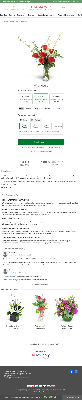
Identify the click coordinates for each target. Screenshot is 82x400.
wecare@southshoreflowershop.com (16, 378)
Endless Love (21, 276)
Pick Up (37, 120)
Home (6, 21)
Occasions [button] (21, 15)
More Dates (58, 126)
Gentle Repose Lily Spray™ (25, 259)
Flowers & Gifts (14, 21)
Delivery (25, 120)
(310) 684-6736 (9, 376)
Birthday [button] (31, 15)
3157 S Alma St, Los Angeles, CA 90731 (17, 374)
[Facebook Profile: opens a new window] (71, 371)
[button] (76, 391)
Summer (12, 15)
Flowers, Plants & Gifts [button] (66, 15)
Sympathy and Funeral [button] (46, 15)
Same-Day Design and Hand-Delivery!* (16, 1)
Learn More (55, 108)
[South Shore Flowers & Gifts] (14, 8)
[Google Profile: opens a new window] (76, 371)
